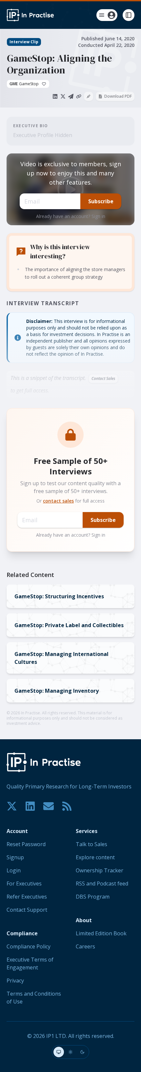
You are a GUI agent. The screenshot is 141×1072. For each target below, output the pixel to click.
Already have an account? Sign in (70, 216)
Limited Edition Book (101, 933)
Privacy (15, 980)
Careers (85, 946)
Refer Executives (27, 896)
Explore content (95, 857)
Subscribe (100, 201)
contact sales (58, 501)
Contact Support (27, 909)
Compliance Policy (28, 946)
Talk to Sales (91, 844)
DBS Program (93, 896)
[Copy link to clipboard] (78, 96)
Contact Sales (103, 378)
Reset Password (26, 844)
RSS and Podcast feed (102, 883)
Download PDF (118, 96)
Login (14, 870)
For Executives (24, 883)
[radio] (58, 1052)
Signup (15, 857)
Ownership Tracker (99, 870)
